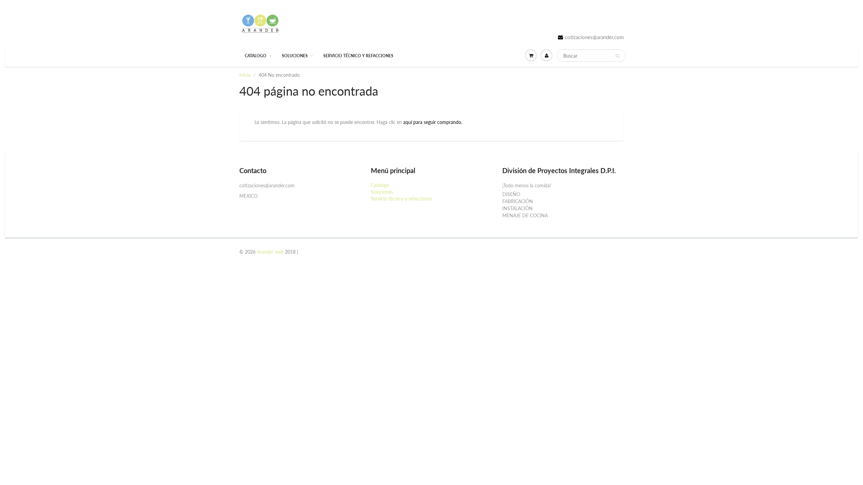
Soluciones (295, 55)
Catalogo (255, 55)
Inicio (244, 75)
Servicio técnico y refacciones (358, 55)
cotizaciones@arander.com (594, 37)
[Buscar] (617, 56)
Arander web (270, 252)
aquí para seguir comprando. (432, 122)
